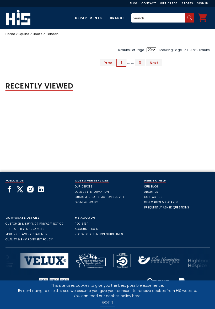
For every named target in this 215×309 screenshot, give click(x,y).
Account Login (87, 229)
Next (154, 62)
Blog (133, 3)
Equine (24, 34)
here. (136, 296)
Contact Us (153, 197)
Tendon (52, 34)
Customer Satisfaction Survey (99, 197)
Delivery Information (92, 192)
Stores (187, 3)
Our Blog (151, 187)
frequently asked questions (166, 207)
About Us (151, 192)
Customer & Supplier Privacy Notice (34, 224)
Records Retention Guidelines (99, 234)
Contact (148, 3)
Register (82, 224)
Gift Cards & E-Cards (161, 202)
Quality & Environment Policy (29, 239)
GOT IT (107, 302)
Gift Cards (169, 3)
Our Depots (83, 187)
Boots (37, 34)
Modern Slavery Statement (27, 234)
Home (10, 34)
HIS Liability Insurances (25, 229)
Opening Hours (87, 202)
